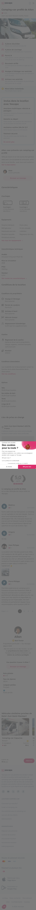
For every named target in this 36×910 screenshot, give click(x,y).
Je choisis (9, 466)
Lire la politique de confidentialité (10, 460)
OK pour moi (27, 466)
